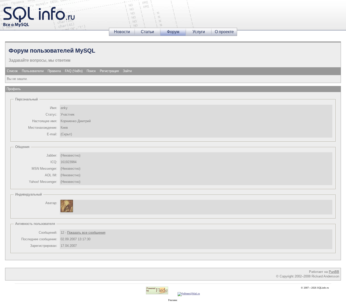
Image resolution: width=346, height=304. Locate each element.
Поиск (91, 71)
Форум (173, 32)
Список (12, 71)
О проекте (224, 32)
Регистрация (109, 71)
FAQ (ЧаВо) (74, 71)
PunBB (334, 272)
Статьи (147, 32)
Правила (54, 71)
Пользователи (33, 71)
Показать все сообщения (86, 232)
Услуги (199, 32)
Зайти (127, 71)
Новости (122, 32)
